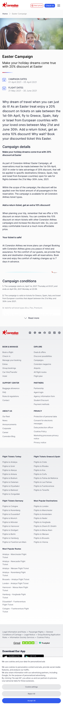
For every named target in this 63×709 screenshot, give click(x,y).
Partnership (39, 388)
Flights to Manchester (43, 510)
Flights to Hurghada (42, 522)
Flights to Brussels (41, 538)
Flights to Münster (10, 522)
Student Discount (41, 400)
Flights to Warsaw (41, 534)
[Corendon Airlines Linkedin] (49, 332)
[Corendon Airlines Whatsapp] (59, 332)
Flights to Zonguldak (11, 494)
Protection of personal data (45, 416)
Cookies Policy (40, 431)
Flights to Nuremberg (11, 510)
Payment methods (41, 404)
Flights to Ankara (9, 474)
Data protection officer (43, 427)
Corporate (6, 428)
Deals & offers (40, 352)
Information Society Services (22, 637)
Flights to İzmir (8, 466)
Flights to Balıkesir (10, 490)
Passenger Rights (36, 632)
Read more (33, 318)
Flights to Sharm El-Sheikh (45, 526)
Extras (5, 364)
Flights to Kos (39, 470)
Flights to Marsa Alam (43, 530)
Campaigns (38, 360)
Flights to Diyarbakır (11, 486)
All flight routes (40, 372)
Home (5, 14)
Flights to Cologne (10, 506)
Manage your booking (11, 360)
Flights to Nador (40, 518)
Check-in (50, 6)
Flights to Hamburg (10, 538)
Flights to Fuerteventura (44, 486)
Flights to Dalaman (10, 482)
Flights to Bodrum (9, 478)
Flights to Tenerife (41, 490)
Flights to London (41, 506)
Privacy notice (40, 442)
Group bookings (9, 368)
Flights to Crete (40, 462)
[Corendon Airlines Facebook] (44, 332)
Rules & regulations (10, 396)
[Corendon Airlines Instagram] (30, 332)
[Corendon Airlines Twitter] (35, 332)
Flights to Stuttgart (10, 530)
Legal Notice (29, 635)
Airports (37, 368)
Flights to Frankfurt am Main (14, 542)
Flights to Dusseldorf (11, 514)
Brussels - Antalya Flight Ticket (15, 579)
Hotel (4, 376)
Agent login (38, 392)
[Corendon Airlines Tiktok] (54, 332)
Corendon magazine (42, 364)
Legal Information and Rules (14, 632)
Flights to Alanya (9, 470)
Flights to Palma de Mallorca (46, 478)
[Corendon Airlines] (10, 5)
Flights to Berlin (9, 534)
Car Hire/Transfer (9, 372)
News (4, 420)
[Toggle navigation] (59, 5)
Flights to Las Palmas (43, 482)
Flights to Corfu (40, 474)
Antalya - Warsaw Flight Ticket (15, 568)
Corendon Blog (8, 436)
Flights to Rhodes (41, 466)
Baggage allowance (10, 388)
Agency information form (44, 396)
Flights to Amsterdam (43, 514)
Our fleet (6, 416)
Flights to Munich (9, 518)
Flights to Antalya (9, 462)
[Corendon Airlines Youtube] (40, 332)
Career (5, 432)
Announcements (9, 424)
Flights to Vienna (41, 542)
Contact (5, 400)
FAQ (4, 392)
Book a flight (7, 352)
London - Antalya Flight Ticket (15, 583)
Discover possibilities (43, 356)
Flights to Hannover (10, 526)
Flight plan (38, 376)
